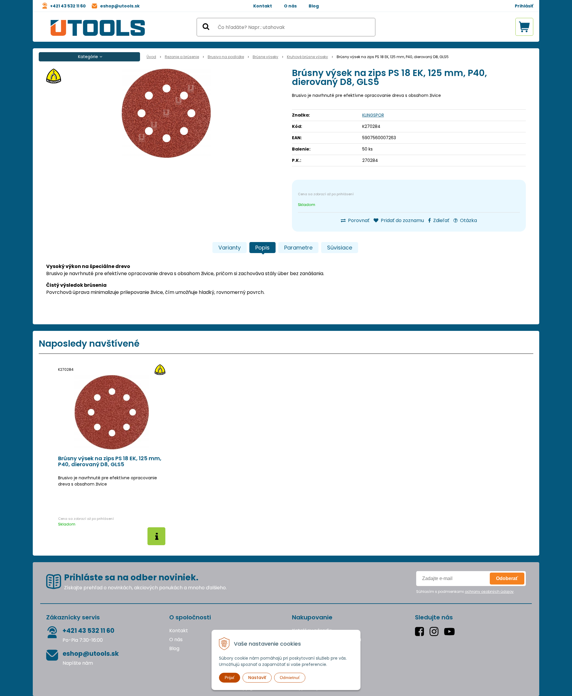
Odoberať (507, 578)
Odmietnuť (290, 677)
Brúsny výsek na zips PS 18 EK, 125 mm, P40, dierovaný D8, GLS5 (109, 461)
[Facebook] (421, 631)
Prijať (229, 677)
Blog (314, 6)
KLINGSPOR (373, 115)
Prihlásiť (524, 6)
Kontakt (262, 6)
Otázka (468, 220)
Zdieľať (440, 220)
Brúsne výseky (265, 56)
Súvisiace (339, 247)
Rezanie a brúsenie (182, 56)
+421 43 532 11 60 (68, 6)
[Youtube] (450, 631)
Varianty (229, 247)
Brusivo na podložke (226, 56)
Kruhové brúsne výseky (307, 56)
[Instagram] (435, 631)
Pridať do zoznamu (402, 220)
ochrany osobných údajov (489, 591)
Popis (262, 247)
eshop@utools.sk (120, 6)
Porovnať (358, 220)
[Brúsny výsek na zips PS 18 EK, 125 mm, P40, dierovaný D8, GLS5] (166, 113)
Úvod (151, 56)
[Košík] (524, 27)
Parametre (298, 247)
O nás (290, 6)
